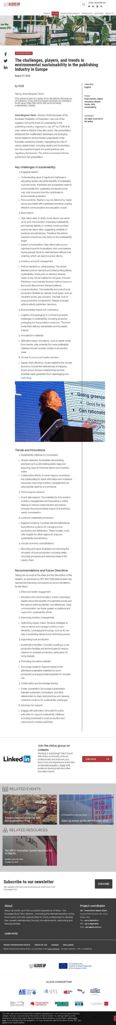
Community (87, 13)
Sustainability (90, 107)
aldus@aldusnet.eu (93, 927)
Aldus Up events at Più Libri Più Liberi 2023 (84, 820)
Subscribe (103, 884)
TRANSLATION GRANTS (70, 13)
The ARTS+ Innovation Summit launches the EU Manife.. (28, 852)
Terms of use (40, 945)
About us (109, 13)
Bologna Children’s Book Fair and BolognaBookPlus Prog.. (22, 819)
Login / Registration (96, 3)
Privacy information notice (17, 945)
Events (47, 13)
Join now (90, 759)
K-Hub (55, 13)
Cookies (55, 945)
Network (98, 13)
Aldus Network (54, 949)
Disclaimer (68, 945)
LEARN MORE (11, 933)
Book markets (90, 99)
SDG (93, 104)
